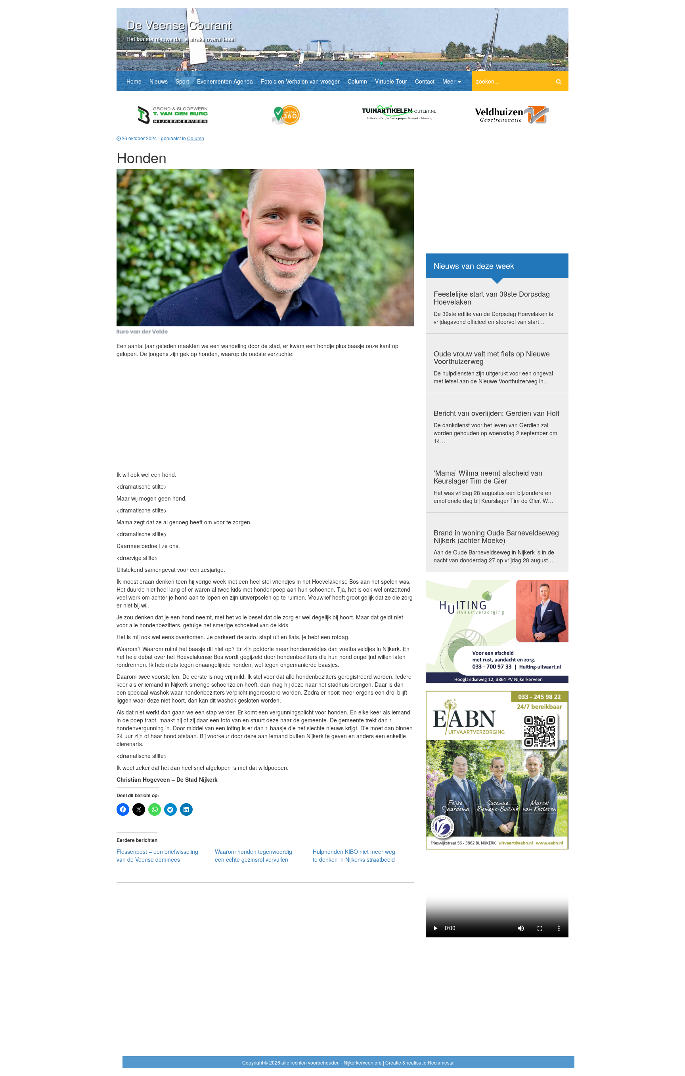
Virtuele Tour (391, 81)
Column (357, 81)
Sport (182, 81)
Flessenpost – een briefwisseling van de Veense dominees (157, 855)
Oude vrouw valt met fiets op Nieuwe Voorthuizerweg (492, 357)
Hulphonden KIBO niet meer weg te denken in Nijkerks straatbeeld (354, 855)
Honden (141, 157)
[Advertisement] (265, 415)
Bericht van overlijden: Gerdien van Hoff (497, 413)
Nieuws (158, 81)
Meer (449, 81)
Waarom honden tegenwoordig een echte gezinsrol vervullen (253, 855)
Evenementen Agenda (225, 81)
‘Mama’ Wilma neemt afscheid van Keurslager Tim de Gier (488, 476)
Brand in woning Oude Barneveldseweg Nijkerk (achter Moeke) (496, 536)
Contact (424, 81)
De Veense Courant (178, 24)
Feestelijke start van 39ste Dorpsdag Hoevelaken (492, 297)
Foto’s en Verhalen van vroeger (300, 81)
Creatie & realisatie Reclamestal (420, 1062)
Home (134, 81)
